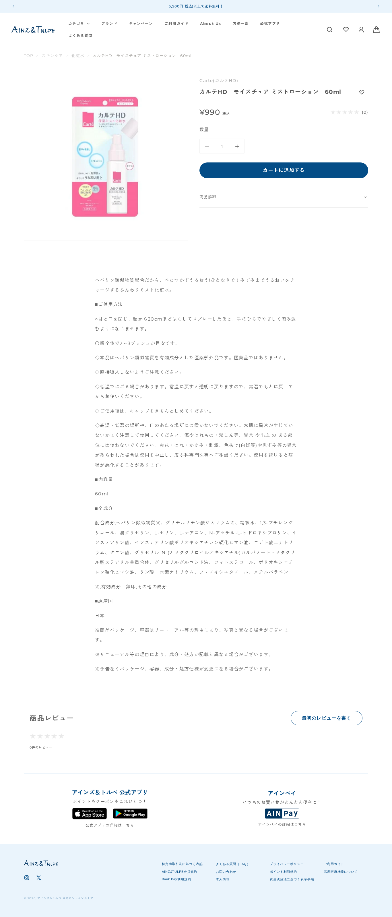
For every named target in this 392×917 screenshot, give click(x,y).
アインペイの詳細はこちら (282, 824)
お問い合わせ (226, 871)
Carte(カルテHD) (218, 80)
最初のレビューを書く (327, 718)
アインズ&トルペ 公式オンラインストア (65, 898)
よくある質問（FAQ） (233, 864)
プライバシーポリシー (287, 864)
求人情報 (223, 879)
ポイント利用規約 (283, 871)
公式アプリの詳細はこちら (110, 825)
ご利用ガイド (334, 864)
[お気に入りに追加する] (362, 92)
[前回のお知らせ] (13, 6)
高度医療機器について (341, 871)
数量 (203, 129)
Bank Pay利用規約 (176, 879)
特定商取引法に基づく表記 (182, 864)
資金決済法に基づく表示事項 (292, 879)
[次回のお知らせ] (378, 6)
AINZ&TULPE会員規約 (179, 871)
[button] (79, 23)
